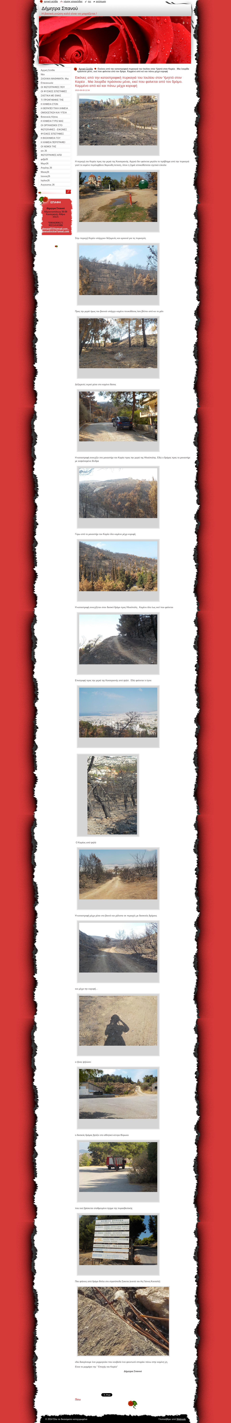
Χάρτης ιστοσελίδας (73, 1)
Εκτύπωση (101, 1)
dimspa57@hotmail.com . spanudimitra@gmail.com (55, 229)
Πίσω (78, 1399)
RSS (89, 1)
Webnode (181, 1419)
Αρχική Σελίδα (86, 69)
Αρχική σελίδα (51, 1)
